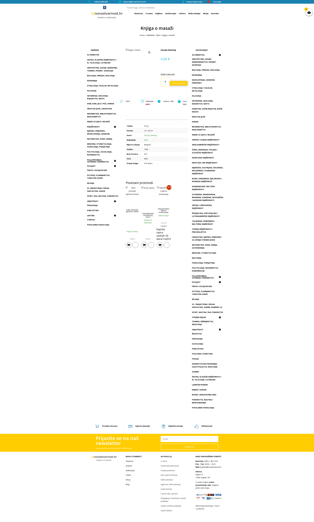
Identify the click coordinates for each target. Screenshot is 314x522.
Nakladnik (150, 35)
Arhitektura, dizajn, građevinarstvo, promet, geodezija (204, 62)
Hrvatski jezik (198, 117)
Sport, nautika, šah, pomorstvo (207, 312)
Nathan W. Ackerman (148, 221)
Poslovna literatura (202, 354)
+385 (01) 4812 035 (101, 2)
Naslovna (138, 14)
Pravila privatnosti (168, 470)
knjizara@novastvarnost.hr (134, 2)
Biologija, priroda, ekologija (101, 75)
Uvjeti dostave (166, 489)
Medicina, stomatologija (204, 253)
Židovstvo (197, 334)
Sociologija (197, 344)
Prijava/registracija (194, 2)
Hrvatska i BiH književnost (204, 163)
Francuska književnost (203, 158)
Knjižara (159, 14)
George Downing (168, 50)
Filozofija (91, 91)
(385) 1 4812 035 (211, 461)
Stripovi (91, 220)
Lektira (182, 14)
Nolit (158, 35)
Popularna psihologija (98, 225)
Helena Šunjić (163, 215)
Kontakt (215, 14)
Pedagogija (92, 205)
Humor (195, 122)
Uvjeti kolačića (166, 510)
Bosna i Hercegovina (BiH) (204, 394)
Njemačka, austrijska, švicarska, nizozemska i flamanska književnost (207, 170)
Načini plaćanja (167, 480)
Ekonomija (92, 80)
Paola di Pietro (132, 231)
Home (142, 35)
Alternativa (93, 55)
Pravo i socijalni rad (97, 170)
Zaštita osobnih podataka (171, 506)
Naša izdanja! (194, 14)
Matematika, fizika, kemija (99, 139)
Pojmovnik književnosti (170, 466)
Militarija (196, 258)
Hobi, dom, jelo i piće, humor (100, 103)
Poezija (195, 359)
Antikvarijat (170, 14)
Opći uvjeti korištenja (169, 475)
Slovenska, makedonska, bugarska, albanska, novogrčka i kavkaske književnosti (207, 197)
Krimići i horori (199, 390)
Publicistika (93, 210)
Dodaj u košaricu (179, 83)
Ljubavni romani (200, 385)
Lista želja (217, 2)
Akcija (205, 14)
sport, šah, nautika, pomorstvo (102, 196)
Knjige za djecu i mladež (98, 121)
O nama (149, 14)
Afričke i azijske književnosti (205, 140)
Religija (90, 183)
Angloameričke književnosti (205, 144)
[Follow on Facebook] (104, 7)
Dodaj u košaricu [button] (128, 244)
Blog (127, 484)
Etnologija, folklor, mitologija (102, 86)
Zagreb (195, 372)
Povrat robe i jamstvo (169, 494)
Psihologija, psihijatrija (203, 263)
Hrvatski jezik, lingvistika (99, 108)
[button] (149, 52)
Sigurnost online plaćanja (171, 484)
